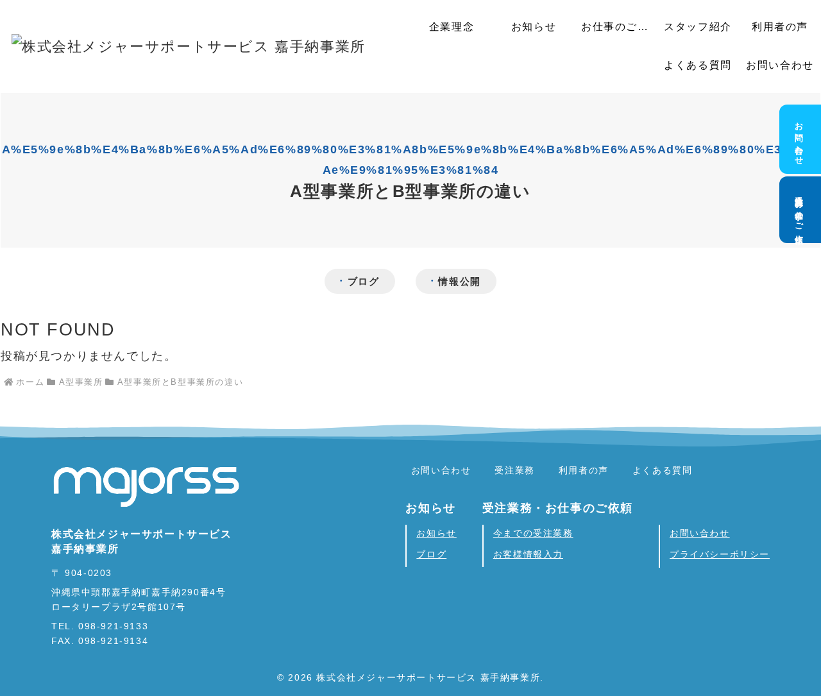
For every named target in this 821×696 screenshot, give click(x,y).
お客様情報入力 (528, 554)
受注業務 (514, 470)
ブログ (364, 281)
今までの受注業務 (533, 533)
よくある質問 (662, 470)
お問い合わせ (441, 470)
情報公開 (459, 281)
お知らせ (436, 533)
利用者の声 (584, 470)
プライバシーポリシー (720, 554)
